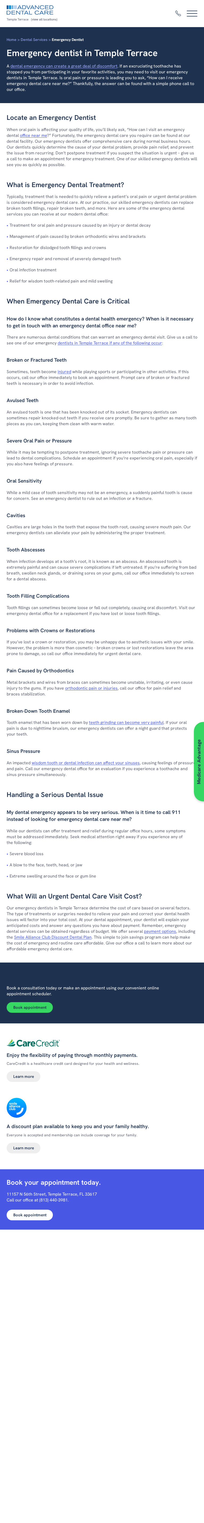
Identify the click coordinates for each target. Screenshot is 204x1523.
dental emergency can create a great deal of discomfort (63, 66)
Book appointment (29, 1007)
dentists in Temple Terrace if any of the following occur (110, 343)
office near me (33, 135)
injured (64, 371)
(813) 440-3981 (53, 1200)
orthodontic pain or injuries (91, 688)
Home (11, 39)
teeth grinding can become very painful (126, 722)
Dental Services (34, 39)
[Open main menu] (192, 13)
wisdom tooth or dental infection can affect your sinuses (86, 763)
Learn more (23, 1076)
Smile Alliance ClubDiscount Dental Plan (53, 937)
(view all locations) (44, 19)
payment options (160, 931)
